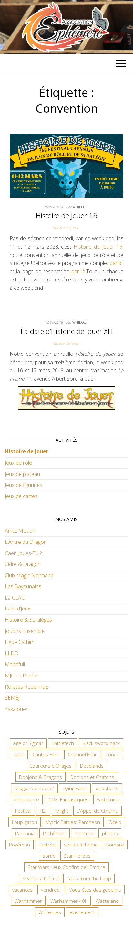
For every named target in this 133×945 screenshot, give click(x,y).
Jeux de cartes (21, 496)
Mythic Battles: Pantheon (73, 822)
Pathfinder (54, 833)
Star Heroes (77, 856)
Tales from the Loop (89, 878)
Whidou (79, 206)
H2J (43, 811)
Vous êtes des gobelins (95, 889)
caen (19, 754)
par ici (116, 263)
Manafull (15, 664)
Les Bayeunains (23, 586)
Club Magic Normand (29, 575)
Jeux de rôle (18, 462)
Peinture (84, 833)
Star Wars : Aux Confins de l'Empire (66, 867)
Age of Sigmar (28, 743)
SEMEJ (12, 697)
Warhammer (28, 901)
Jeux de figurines (23, 484)
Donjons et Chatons (92, 777)
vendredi (51, 889)
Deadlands (92, 765)
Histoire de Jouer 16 (66, 215)
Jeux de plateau (22, 473)
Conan (112, 754)
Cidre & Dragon (23, 564)
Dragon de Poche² (34, 788)
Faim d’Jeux (17, 608)
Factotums (108, 799)
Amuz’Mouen (20, 530)
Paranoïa (25, 833)
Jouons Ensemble (25, 631)
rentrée (47, 844)
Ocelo (114, 822)
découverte (26, 799)
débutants (107, 788)
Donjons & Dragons (40, 777)
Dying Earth (75, 788)
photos (110, 833)
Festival (23, 811)
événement (82, 912)
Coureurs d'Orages (50, 765)
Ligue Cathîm (19, 642)
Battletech (63, 743)
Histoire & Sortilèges (28, 619)
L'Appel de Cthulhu (97, 811)
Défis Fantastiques (67, 799)
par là (78, 271)
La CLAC (15, 597)
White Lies (49, 912)
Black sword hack (101, 743)
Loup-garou (24, 822)
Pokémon (19, 844)
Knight (61, 811)
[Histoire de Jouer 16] (66, 165)
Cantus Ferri (46, 754)
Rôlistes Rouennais (27, 686)
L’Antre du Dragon (26, 541)
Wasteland (107, 901)
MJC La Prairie (21, 675)
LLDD (11, 653)
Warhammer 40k (68, 901)
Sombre (115, 844)
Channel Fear (82, 754)
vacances (22, 889)
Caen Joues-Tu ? (23, 553)
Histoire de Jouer (65, 227)
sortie (49, 856)
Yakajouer (16, 709)
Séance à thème (40, 878)
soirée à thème (81, 844)
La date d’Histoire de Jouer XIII (67, 331)
